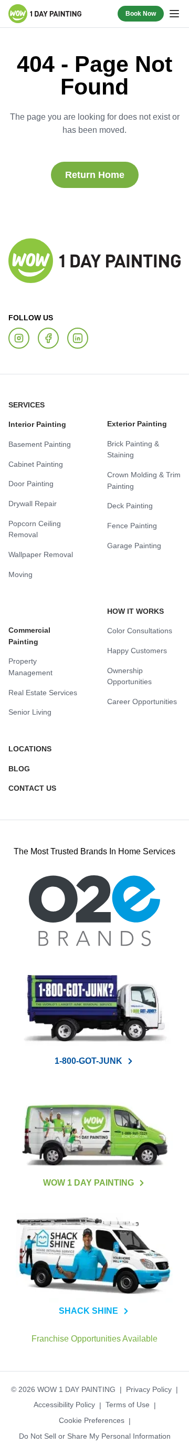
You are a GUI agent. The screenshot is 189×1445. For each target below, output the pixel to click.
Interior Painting (34, 425)
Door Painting (28, 484)
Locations (26, 739)
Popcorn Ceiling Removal (32, 529)
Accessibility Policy (65, 1395)
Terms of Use (125, 1395)
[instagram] (18, 338)
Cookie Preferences (91, 1411)
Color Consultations (137, 631)
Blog (17, 758)
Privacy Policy (144, 1379)
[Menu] (174, 13)
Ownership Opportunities (127, 676)
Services (24, 405)
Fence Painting (129, 526)
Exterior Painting (134, 424)
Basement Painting (36, 444)
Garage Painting (131, 546)
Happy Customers (134, 651)
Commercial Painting (41, 630)
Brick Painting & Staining (131, 449)
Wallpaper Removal (38, 555)
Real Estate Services (40, 670)
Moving (19, 575)
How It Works (132, 611)
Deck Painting (127, 506)
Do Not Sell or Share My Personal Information (94, 1426)
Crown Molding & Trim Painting (141, 480)
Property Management (42, 650)
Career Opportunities (139, 702)
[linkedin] (77, 338)
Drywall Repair (31, 504)
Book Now (142, 13)
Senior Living (28, 690)
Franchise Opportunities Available (94, 1329)
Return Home (94, 175)
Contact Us (29, 778)
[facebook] (48, 338)
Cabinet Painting (32, 464)
